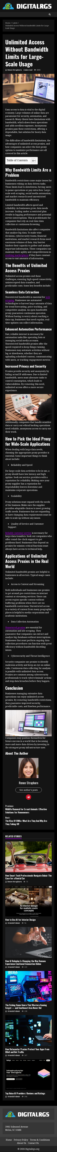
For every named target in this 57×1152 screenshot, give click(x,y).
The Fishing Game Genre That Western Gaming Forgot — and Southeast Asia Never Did (28, 986)
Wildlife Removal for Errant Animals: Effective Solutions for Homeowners (26, 809)
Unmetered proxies (15, 627)
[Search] (50, 14)
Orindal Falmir (13, 923)
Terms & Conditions (40, 1139)
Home (9, 1139)
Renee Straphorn (14, 70)
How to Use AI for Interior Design (28, 901)
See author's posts (28, 789)
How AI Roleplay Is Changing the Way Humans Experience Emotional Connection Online (28, 942)
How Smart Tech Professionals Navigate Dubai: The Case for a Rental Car (28, 856)
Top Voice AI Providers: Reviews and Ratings (28, 1074)
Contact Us (33, 1143)
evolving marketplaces (16, 255)
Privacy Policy (21, 1139)
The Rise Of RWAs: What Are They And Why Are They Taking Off (26, 821)
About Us (21, 1143)
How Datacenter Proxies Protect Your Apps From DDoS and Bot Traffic (28, 1030)
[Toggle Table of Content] (32, 160)
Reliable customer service (18, 532)
